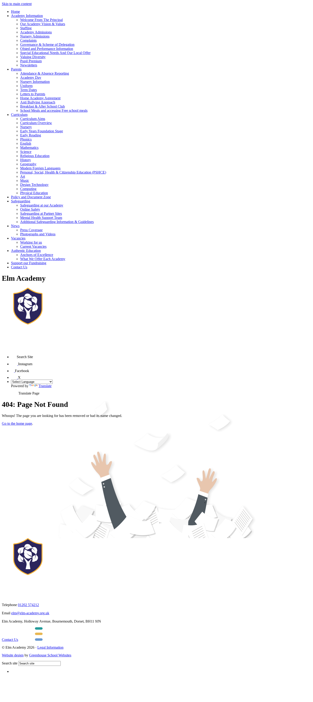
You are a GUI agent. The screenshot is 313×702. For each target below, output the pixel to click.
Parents (16, 69)
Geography (28, 164)
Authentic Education (26, 251)
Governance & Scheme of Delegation (47, 44)
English (25, 143)
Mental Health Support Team (41, 218)
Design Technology (34, 185)
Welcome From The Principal (41, 20)
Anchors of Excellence (36, 255)
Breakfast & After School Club (42, 106)
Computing (28, 189)
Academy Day (30, 77)
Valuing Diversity (33, 57)
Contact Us (19, 267)
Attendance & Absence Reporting (44, 73)
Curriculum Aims (32, 119)
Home (15, 12)
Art (22, 176)
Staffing (26, 28)
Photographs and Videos (37, 234)
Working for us (31, 242)
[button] (14, 355)
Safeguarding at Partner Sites (41, 213)
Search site (9, 663)
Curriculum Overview (36, 123)
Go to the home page (17, 423)
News (15, 226)
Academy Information (27, 16)
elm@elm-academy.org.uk (30, 613)
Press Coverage (31, 230)
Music (24, 180)
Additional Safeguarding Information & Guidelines (57, 222)
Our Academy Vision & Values (42, 24)
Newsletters (28, 65)
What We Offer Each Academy (42, 259)
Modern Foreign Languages (40, 168)
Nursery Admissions (34, 36)
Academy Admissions (36, 32)
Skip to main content (17, 4)
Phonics (26, 139)
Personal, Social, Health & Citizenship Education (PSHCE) (63, 172)
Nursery (26, 127)
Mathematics (29, 148)
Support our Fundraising (28, 263)
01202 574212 (28, 605)
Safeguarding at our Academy (41, 205)
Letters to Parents (32, 94)
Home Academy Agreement (40, 98)
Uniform (26, 86)
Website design (13, 655)
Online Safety (30, 209)
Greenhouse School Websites (50, 655)
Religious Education (34, 156)
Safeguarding (20, 201)
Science (25, 152)
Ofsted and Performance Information (46, 49)
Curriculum (19, 115)
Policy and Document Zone (31, 197)
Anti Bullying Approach (37, 102)
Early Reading (30, 135)
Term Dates (28, 90)
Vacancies (18, 238)
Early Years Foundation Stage (41, 131)
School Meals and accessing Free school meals (54, 110)
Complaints (28, 40)
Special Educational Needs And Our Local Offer (55, 53)
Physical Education (34, 193)
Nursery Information (35, 82)
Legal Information (50, 647)
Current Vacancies (33, 246)
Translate (45, 386)
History (25, 160)
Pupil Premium (31, 61)
